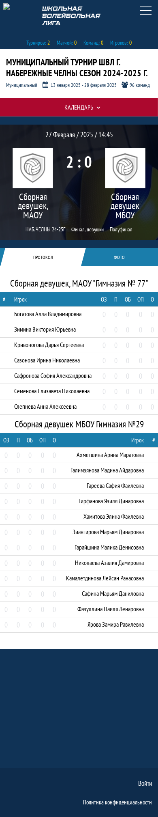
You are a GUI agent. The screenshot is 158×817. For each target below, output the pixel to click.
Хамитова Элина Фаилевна (113, 516)
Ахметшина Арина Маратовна (110, 455)
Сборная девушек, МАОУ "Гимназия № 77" (33, 206)
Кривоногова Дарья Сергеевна (49, 345)
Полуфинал (121, 229)
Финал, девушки (87, 229)
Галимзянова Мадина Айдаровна (107, 470)
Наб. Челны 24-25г (45, 229)
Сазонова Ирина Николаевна (47, 360)
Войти (145, 783)
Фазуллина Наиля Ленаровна (110, 609)
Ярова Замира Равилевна (116, 624)
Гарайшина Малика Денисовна (109, 547)
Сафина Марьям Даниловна (113, 593)
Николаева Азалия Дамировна (109, 562)
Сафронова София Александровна (53, 375)
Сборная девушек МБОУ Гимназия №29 (125, 206)
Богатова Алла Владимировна (47, 314)
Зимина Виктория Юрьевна (45, 329)
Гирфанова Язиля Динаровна (111, 501)
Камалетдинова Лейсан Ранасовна (105, 578)
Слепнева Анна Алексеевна (45, 406)
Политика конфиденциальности (117, 802)
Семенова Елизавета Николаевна (52, 391)
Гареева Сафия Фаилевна (115, 485)
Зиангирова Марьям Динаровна (108, 532)
